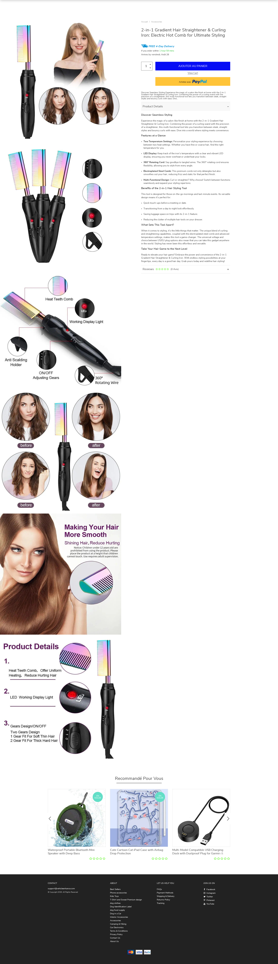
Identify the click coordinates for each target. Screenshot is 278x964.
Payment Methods (165, 893)
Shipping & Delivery (165, 896)
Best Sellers (115, 889)
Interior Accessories (119, 917)
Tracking (160, 903)
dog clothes (115, 903)
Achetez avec (185, 82)
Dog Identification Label (120, 907)
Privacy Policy (116, 934)
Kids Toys (114, 896)
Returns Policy (163, 900)
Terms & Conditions (119, 931)
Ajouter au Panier (192, 66)
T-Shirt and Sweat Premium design (126, 900)
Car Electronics (117, 928)
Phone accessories (118, 893)
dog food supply (117, 910)
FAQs (159, 889)
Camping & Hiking (118, 924)
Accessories (156, 22)
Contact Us (115, 938)
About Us (114, 941)
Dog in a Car (115, 914)
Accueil (144, 22)
